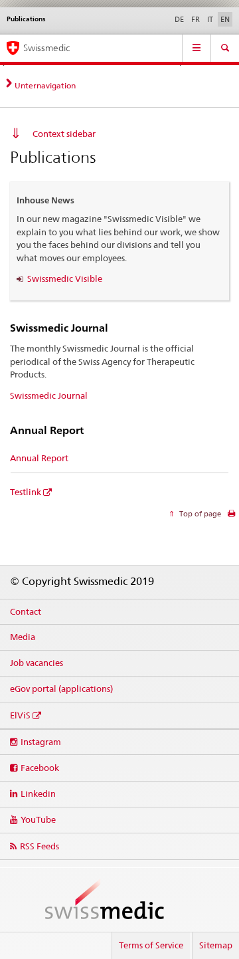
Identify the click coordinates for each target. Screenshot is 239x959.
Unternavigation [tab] (45, 85)
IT (210, 19)
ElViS (20, 715)
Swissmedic (46, 48)
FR (195, 19)
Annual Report (39, 458)
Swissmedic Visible (64, 278)
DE (179, 19)
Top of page (199, 513)
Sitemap (215, 945)
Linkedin (38, 793)
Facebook (40, 767)
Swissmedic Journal (49, 395)
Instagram (41, 741)
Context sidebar (64, 133)
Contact (25, 611)
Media (22, 636)
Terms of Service (151, 945)
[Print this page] (231, 516)
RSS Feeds (39, 846)
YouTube (38, 819)
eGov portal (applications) (61, 688)
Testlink (25, 491)
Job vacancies (36, 662)
